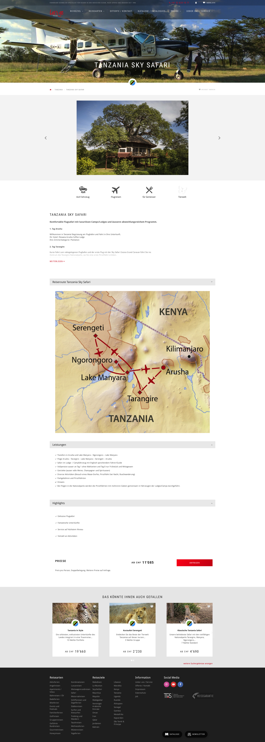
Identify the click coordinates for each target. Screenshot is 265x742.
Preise (175, 11)
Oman (95, 713)
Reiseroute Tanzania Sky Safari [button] (71, 282)
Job (136, 696)
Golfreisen (54, 716)
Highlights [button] (58, 503)
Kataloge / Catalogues (151, 11)
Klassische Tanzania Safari (189, 630)
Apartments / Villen (55, 690)
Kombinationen (77, 682)
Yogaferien (75, 733)
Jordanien (96, 723)
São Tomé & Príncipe (119, 722)
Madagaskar (97, 700)
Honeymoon (55, 733)
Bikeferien (54, 703)
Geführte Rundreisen (55, 724)
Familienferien (56, 713)
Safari (73, 693)
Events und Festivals (54, 707)
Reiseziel (76, 11)
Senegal (117, 707)
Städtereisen (76, 706)
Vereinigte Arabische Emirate (97, 706)
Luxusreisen (76, 686)
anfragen (195, 563)
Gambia (117, 711)
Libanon (117, 682)
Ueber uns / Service (198, 11)
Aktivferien (54, 682)
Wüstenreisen (77, 730)
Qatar (94, 720)
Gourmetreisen (56, 730)
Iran (94, 716)
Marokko (117, 686)
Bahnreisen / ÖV (57, 695)
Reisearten (96, 11)
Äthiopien (118, 703)
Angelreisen (55, 686)
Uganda (117, 696)
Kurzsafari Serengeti (132, 630)
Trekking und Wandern (76, 717)
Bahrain (95, 727)
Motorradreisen (78, 696)
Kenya (116, 689)
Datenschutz (140, 693)
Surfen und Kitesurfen (76, 711)
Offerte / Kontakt (121, 11)
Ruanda (117, 700)
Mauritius (96, 693)
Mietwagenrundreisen (79, 689)
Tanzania (117, 693)
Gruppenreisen (56, 720)
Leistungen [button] (59, 444)
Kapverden (118, 718)
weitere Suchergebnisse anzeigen (198, 663)
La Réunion (97, 686)
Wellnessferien (77, 726)
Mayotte (96, 696)
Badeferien (54, 699)
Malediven (97, 682)
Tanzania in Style (75, 630)
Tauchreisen (76, 722)
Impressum (140, 689)
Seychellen (97, 689)
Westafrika (118, 714)
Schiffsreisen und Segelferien (78, 701)
